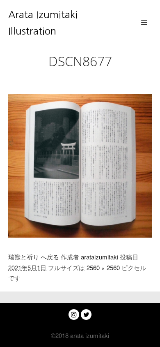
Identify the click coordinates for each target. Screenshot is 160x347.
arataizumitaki (99, 256)
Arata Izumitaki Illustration (43, 22)
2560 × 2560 (103, 267)
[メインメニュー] (144, 22)
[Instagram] (74, 314)
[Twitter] (86, 314)
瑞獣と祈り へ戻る (33, 256)
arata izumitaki (89, 335)
